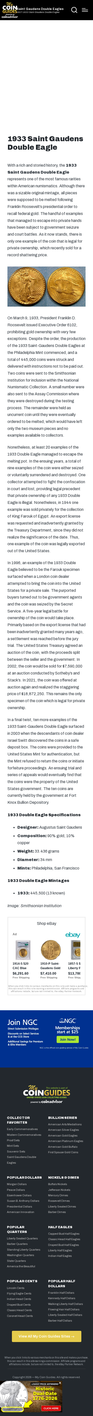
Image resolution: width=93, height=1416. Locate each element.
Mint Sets (13, 1145)
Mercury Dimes (58, 1195)
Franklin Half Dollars (61, 1292)
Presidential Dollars (19, 1206)
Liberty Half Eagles (60, 1250)
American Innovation (20, 1212)
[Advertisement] (46, 76)
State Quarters (16, 1260)
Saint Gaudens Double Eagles (40, 9)
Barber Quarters (17, 1243)
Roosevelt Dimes (59, 1200)
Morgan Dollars (17, 1184)
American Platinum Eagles (65, 1141)
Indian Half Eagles (60, 1255)
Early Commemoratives (22, 1129)
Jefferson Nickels (59, 1189)
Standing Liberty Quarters (23, 1249)
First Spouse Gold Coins (63, 1152)
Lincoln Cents (15, 1287)
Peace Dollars (16, 1189)
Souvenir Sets (16, 1151)
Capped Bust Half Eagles (63, 1233)
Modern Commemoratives (24, 1134)
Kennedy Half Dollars (61, 1298)
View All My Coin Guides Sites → (46, 1336)
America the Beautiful (21, 1266)
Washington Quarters (20, 1255)
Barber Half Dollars (60, 1320)
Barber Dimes (57, 1212)
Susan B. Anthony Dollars (23, 1200)
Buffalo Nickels (57, 1184)
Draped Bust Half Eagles (63, 1244)
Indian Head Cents (19, 1298)
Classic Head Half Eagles (64, 1239)
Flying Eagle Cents (19, 1293)
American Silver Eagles (63, 1129)
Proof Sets (13, 1140)
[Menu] (85, 10)
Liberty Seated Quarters (22, 1238)
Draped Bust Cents (19, 1304)
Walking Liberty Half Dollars (65, 1303)
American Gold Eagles (62, 1135)
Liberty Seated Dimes (62, 1206)
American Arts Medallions (65, 1124)
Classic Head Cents (19, 1310)
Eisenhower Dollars (19, 1195)
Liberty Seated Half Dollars (65, 1314)
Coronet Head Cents (20, 1315)
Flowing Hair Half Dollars (63, 1309)
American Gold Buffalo (62, 1146)
